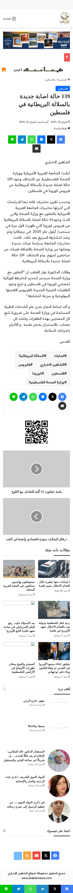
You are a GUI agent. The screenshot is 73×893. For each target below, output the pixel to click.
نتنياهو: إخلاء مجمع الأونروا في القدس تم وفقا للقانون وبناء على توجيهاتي (54, 668)
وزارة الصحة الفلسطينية (46, 382)
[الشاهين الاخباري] (64, 18)
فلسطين (50, 79)
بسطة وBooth (36, 726)
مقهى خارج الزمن (34, 700)
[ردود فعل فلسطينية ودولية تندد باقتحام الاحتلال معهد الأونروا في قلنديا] (54, 610)
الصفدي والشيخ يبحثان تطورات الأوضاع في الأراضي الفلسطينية (22, 668)
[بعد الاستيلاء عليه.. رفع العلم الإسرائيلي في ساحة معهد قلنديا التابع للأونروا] (19, 610)
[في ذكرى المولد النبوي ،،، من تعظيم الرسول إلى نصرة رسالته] (59, 811)
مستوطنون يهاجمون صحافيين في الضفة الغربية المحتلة (19, 585)
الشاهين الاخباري (52, 364)
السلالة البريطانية (31, 356)
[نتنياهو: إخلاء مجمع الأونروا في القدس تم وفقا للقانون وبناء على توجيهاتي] (54, 651)
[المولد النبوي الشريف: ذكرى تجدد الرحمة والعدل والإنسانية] (59, 786)
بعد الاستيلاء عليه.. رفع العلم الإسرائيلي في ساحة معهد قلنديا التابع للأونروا (19, 627)
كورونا (37, 373)
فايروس (24, 364)
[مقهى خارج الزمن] (59, 710)
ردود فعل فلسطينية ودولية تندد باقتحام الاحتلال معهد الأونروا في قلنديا (54, 626)
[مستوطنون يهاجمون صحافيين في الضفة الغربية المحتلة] (19, 569)
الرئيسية (62, 79)
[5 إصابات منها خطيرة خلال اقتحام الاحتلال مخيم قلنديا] (54, 569)
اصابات (59, 356)
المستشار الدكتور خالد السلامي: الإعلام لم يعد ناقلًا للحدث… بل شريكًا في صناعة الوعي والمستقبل (24, 756)
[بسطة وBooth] (59, 735)
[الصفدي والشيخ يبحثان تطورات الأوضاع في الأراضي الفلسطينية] (19, 651)
